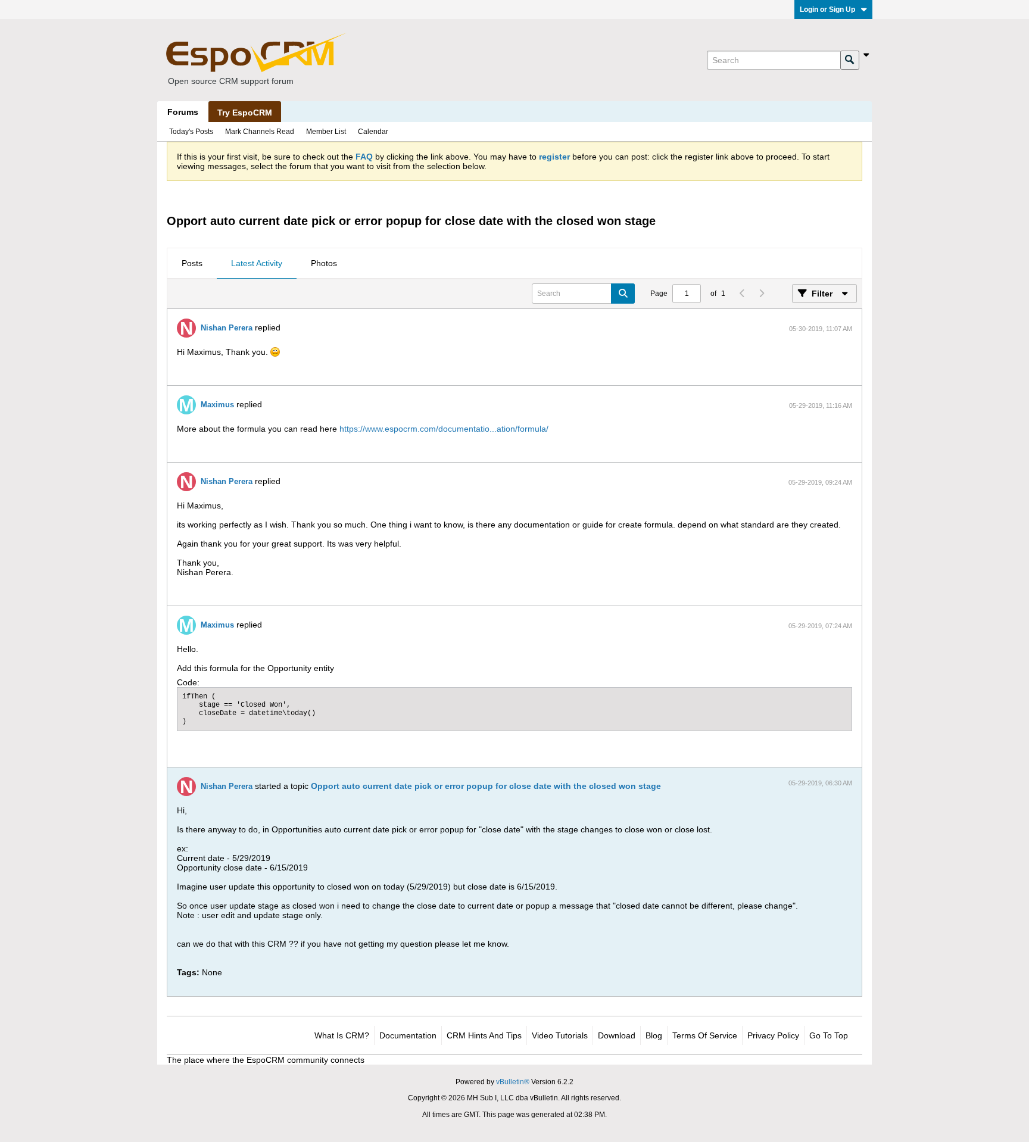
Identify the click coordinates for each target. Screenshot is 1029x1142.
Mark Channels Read (259, 131)
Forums (182, 112)
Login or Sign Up (827, 9)
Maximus (217, 404)
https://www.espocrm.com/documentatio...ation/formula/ (443, 428)
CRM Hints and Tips (484, 1035)
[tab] (192, 263)
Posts (192, 263)
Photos (324, 263)
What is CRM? (341, 1035)
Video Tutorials (560, 1035)
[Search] (849, 60)
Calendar (373, 131)
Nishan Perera (226, 327)
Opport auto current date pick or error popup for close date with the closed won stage (486, 786)
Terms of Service (704, 1035)
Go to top (828, 1035)
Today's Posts (191, 131)
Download (616, 1035)
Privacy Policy (773, 1035)
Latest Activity (256, 263)
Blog (654, 1035)
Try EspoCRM (244, 112)
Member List (326, 131)
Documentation (407, 1035)
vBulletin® (512, 1082)
